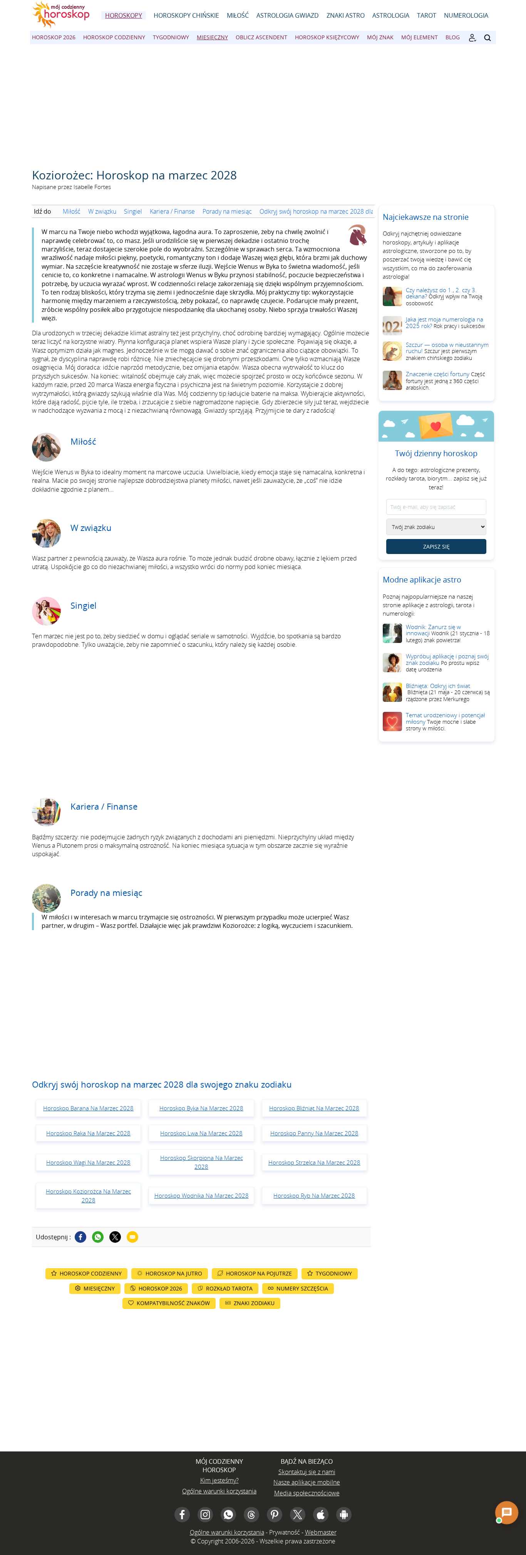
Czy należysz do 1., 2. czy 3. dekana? (444, 296)
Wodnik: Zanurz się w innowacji (448, 633)
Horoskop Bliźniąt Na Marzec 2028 (314, 1108)
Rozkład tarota (229, 1288)
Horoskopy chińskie (186, 15)
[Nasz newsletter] (472, 37)
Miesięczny (212, 37)
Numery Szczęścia (302, 1288)
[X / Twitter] (297, 1514)
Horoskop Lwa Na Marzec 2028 (201, 1133)
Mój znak (380, 37)
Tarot (426, 15)
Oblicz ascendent (261, 37)
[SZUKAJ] (487, 37)
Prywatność (284, 1532)
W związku (102, 211)
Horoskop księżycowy (327, 37)
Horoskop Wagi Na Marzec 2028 (88, 1162)
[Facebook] (80, 1237)
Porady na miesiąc (227, 211)
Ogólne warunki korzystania (219, 1491)
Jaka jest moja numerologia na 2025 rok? (445, 322)
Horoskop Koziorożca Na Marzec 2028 (88, 1195)
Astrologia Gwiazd (287, 15)
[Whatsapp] (98, 1237)
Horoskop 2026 (53, 37)
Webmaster (321, 1532)
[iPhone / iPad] (320, 1514)
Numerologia (466, 15)
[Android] (343, 1514)
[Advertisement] (263, 102)
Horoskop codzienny (114, 37)
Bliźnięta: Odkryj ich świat (448, 692)
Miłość (238, 15)
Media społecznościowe (307, 1493)
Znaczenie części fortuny (445, 380)
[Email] (132, 1237)
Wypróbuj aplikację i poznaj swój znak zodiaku (447, 662)
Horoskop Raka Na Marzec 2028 (88, 1133)
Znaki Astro (346, 15)
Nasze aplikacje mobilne (306, 1482)
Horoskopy (123, 15)
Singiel (133, 211)
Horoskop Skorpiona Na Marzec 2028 (201, 1162)
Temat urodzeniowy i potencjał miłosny (445, 721)
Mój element (419, 37)
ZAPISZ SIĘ (436, 546)
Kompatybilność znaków (173, 1303)
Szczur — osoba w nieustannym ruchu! (447, 351)
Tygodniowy (171, 37)
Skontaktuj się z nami (306, 1472)
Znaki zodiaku (254, 1303)
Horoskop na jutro (174, 1273)
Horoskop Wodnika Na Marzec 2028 (201, 1195)
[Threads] (251, 1514)
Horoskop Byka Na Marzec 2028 (201, 1108)
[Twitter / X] (115, 1237)
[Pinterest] (274, 1514)
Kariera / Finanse (172, 211)
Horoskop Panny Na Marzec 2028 (314, 1133)
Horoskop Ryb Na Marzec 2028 (314, 1195)
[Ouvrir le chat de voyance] (506, 1512)
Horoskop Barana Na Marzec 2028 (88, 1108)
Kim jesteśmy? (219, 1480)
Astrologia (390, 15)
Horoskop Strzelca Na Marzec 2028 (314, 1162)
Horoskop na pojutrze (259, 1273)
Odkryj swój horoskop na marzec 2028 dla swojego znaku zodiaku (349, 211)
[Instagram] (205, 1514)
